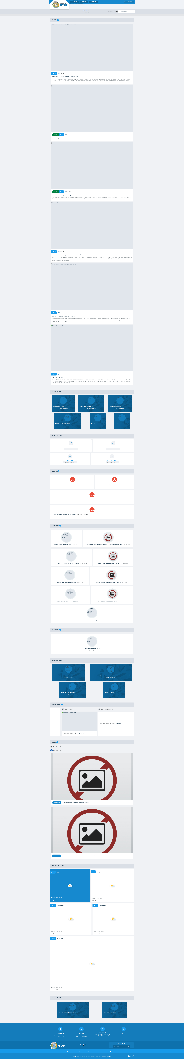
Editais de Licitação (81, 167)
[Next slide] (148, 29)
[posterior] (75, 302)
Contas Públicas (123, 167)
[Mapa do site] (67, 11)
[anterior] (52, 302)
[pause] (94, 16)
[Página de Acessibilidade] (70, 11)
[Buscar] (133, 11)
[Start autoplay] (90, 16)
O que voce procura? (113, 11)
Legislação (102, 167)
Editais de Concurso (60, 167)
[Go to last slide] (36, 29)
